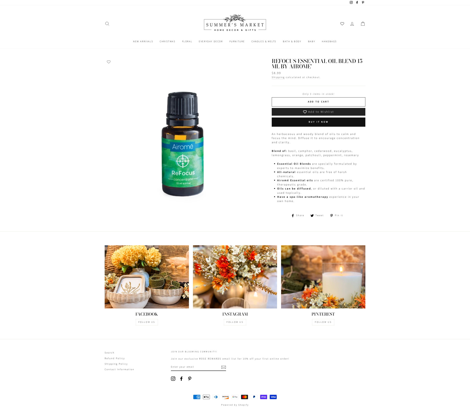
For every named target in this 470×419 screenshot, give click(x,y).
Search (110, 352)
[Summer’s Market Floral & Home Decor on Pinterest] (189, 378)
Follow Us (146, 322)
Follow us (235, 322)
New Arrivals (143, 41)
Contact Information (119, 369)
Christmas (167, 41)
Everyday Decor (211, 41)
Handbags (329, 41)
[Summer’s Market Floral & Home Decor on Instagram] (173, 378)
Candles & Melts (264, 41)
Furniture (237, 41)
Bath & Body (292, 41)
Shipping (278, 77)
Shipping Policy (116, 364)
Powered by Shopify (235, 405)
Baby (311, 41)
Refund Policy (115, 358)
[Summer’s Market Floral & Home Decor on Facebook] (181, 378)
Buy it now (318, 122)
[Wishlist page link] (342, 24)
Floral (187, 41)
